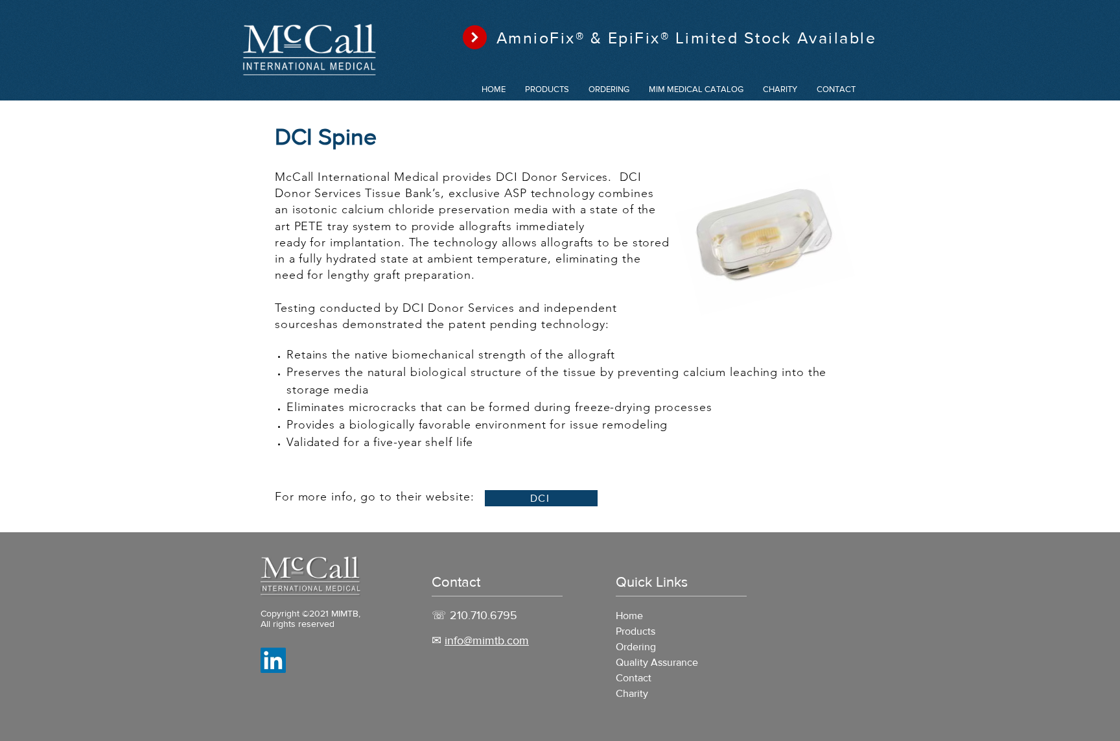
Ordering (636, 646)
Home (629, 615)
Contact (633, 677)
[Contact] (475, 37)
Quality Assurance (657, 662)
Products (635, 631)
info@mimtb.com (487, 640)
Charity (632, 693)
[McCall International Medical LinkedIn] (273, 660)
